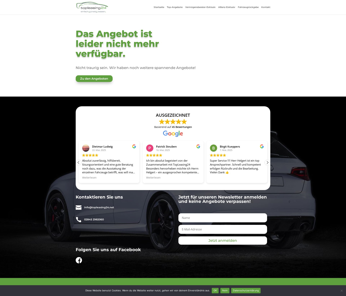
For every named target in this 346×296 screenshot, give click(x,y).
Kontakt (265, 7)
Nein (225, 290)
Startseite (159, 7)
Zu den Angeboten (94, 78)
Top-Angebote (175, 7)
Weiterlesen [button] (89, 177)
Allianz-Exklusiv (226, 7)
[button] (267, 162)
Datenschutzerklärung (246, 290)
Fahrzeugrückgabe (248, 7)
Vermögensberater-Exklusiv (200, 7)
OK (215, 290)
